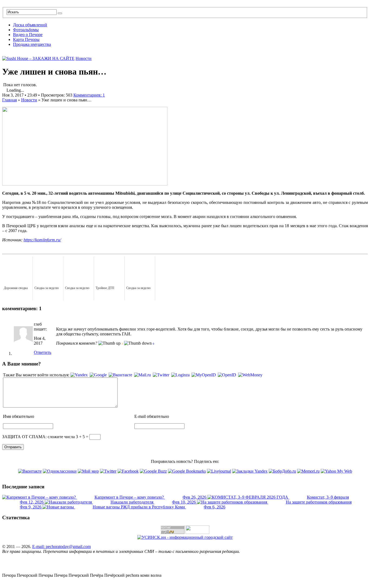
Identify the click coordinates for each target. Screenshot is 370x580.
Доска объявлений (30, 25)
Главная (9, 100)
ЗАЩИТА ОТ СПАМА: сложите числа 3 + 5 (43, 436)
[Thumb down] (138, 343)
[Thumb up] (109, 343)
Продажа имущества (32, 44)
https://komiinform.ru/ (42, 240)
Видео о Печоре (28, 34)
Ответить (42, 352)
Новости (84, 58)
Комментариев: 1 (89, 95)
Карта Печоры (26, 39)
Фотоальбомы (26, 29)
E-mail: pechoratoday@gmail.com (61, 546)
